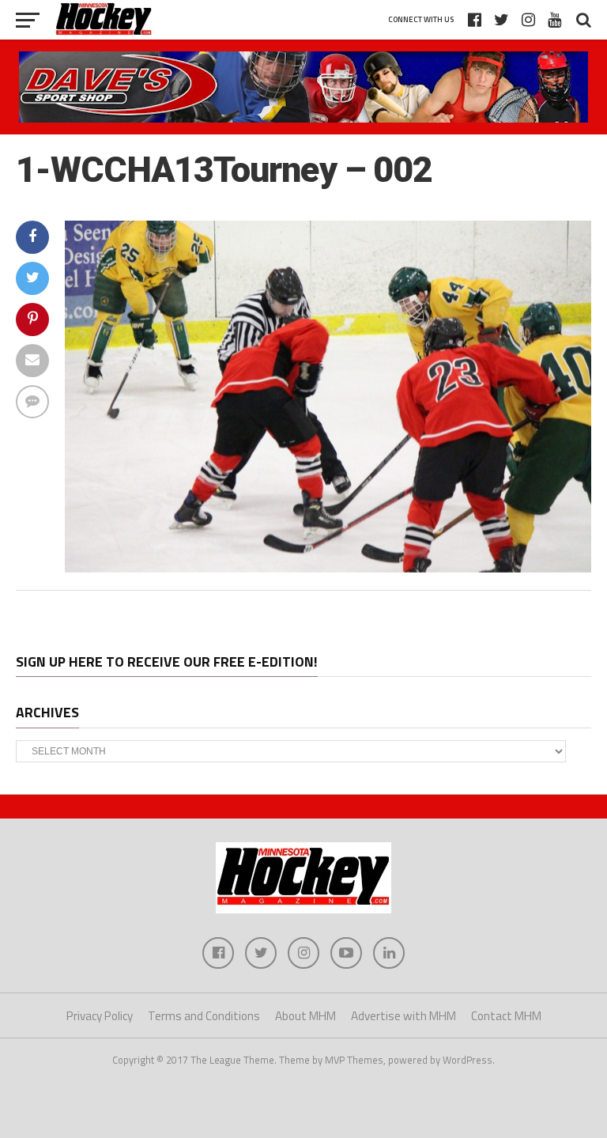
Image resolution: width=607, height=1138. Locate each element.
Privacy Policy (99, 1016)
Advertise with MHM (403, 1016)
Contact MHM (506, 1016)
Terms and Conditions (204, 1016)
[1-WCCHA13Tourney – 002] (328, 567)
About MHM (305, 1016)
